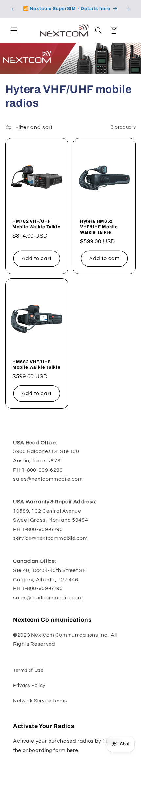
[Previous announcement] (12, 9)
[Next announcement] (128, 9)
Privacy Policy (29, 685)
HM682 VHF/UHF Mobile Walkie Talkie (36, 364)
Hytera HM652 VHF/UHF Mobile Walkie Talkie (99, 227)
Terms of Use (28, 670)
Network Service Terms (40, 700)
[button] (13, 30)
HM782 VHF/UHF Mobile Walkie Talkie (36, 224)
